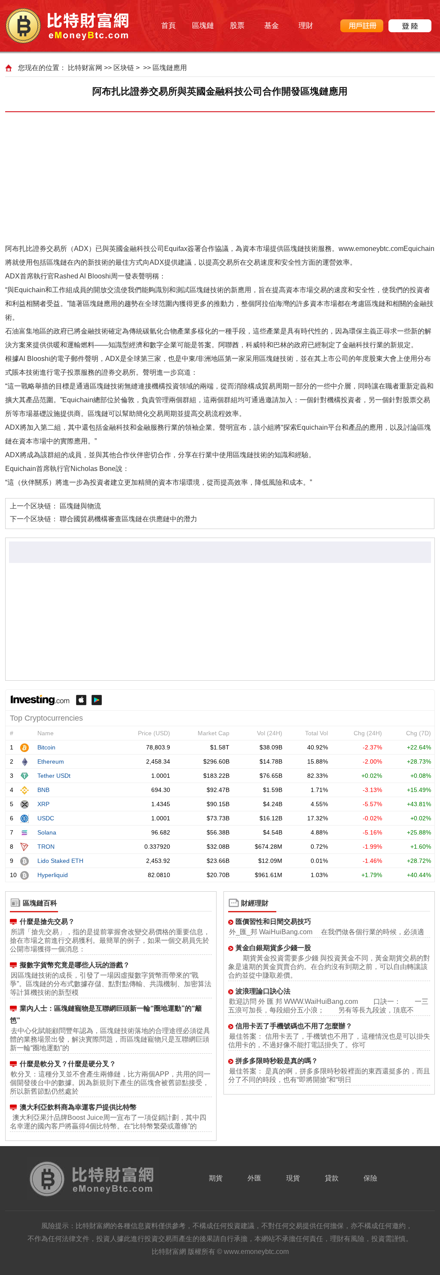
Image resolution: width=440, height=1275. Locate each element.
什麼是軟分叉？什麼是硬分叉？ (68, 1063)
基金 (271, 25)
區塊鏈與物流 (80, 506)
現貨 (293, 1178)
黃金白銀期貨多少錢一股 (273, 947)
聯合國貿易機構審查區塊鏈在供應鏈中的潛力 (128, 519)
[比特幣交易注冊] (361, 25)
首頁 (168, 25)
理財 (306, 25)
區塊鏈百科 (40, 903)
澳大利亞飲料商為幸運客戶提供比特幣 (78, 1107)
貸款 (332, 1178)
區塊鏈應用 (170, 67)
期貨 (216, 1178)
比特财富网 (85, 67)
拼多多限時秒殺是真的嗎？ (276, 1060)
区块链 (123, 67)
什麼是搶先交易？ (47, 921)
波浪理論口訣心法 (262, 991)
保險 (370, 1178)
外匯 (254, 1178)
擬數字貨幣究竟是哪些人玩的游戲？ (75, 965)
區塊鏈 (203, 25)
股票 (237, 25)
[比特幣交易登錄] (409, 25)
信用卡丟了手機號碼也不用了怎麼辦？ (293, 1026)
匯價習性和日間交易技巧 (273, 921)
